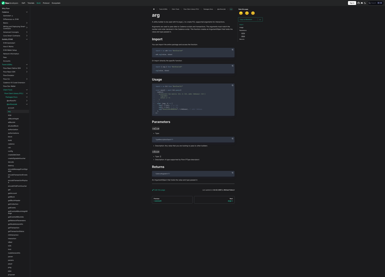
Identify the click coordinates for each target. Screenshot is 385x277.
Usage (241, 27)
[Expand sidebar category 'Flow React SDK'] (27, 71)
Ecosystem (56, 3)
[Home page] (154, 9)
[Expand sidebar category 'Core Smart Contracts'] (27, 35)
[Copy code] (233, 50)
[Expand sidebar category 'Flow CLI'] (27, 79)
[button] (15, 12)
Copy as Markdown (246, 19)
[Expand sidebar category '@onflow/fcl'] (27, 100)
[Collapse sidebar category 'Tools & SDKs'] (27, 64)
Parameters (243, 30)
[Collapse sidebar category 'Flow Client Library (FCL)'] (27, 93)
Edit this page (160, 190)
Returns (241, 39)
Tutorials (31, 3)
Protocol (46, 3)
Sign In (352, 3)
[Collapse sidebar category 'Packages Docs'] (27, 97)
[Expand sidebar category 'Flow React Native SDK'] (27, 68)
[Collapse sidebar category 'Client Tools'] (27, 89)
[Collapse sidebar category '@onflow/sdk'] (27, 104)
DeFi (23, 3)
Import (241, 24)
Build (39, 3)
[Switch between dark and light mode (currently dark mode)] (365, 3)
